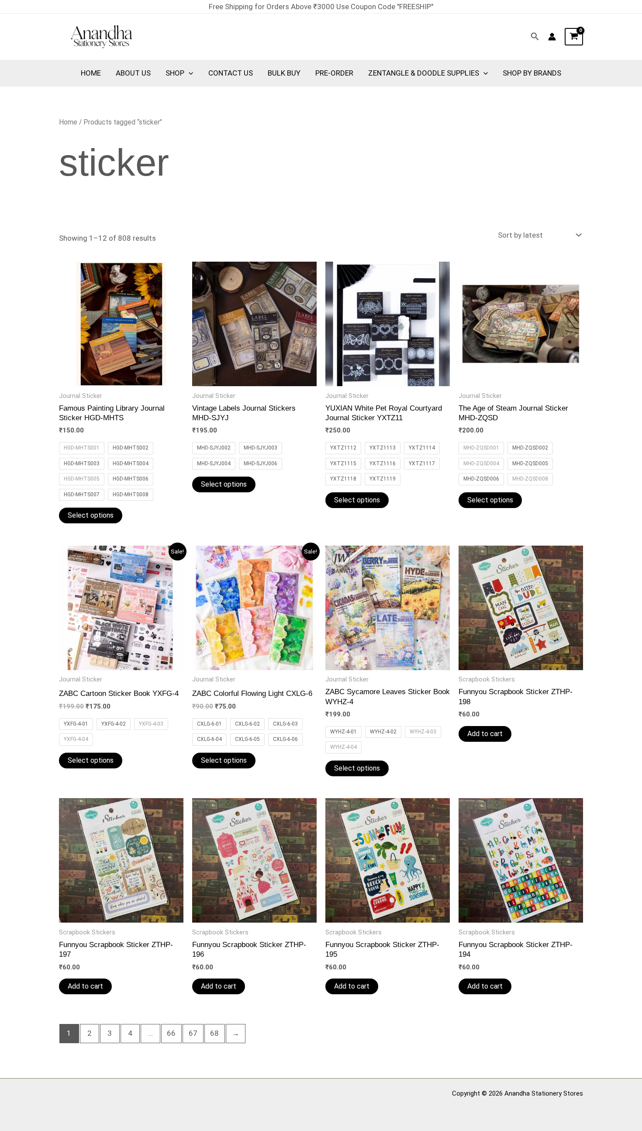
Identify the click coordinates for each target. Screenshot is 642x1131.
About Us (133, 73)
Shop (175, 73)
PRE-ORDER (334, 73)
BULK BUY (284, 73)
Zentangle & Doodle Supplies (423, 73)
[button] (535, 37)
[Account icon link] (552, 37)
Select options (91, 515)
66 (171, 1033)
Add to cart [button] (485, 734)
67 (193, 1033)
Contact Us (230, 73)
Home (91, 73)
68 (214, 1033)
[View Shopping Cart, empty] (574, 36)
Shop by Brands (532, 73)
